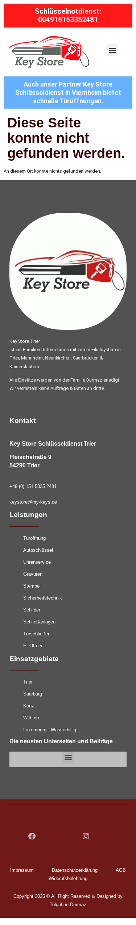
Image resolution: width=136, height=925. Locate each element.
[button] (112, 50)
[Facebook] (31, 836)
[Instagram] (85, 836)
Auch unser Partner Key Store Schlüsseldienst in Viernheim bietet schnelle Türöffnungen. (68, 92)
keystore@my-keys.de (33, 502)
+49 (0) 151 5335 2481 (33, 486)
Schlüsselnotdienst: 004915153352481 (68, 15)
